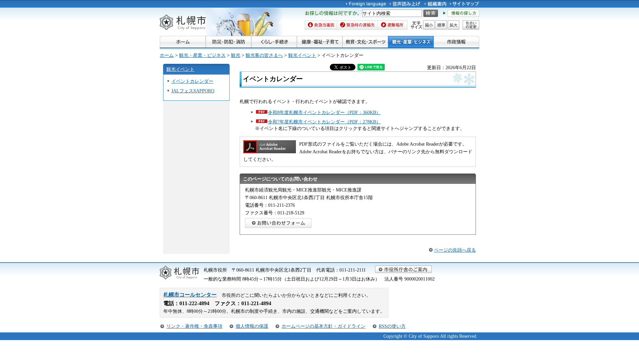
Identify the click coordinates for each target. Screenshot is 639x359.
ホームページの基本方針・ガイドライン (323, 326)
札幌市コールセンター (190, 295)
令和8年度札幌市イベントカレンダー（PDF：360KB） (324, 112)
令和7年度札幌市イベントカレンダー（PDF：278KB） (324, 121)
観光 (235, 55)
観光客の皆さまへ (264, 55)
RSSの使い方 (392, 326)
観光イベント (302, 55)
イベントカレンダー (192, 81)
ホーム (167, 55)
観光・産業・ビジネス (202, 55)
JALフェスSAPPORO (192, 90)
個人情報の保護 (252, 326)
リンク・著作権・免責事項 (194, 326)
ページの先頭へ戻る (455, 250)
